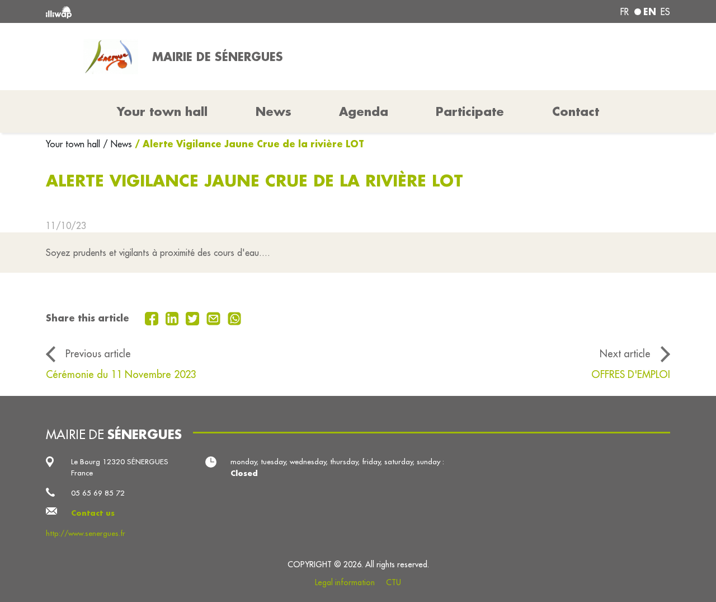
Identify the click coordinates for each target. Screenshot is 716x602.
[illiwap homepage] (172, 11)
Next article (625, 353)
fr (624, 11)
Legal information (345, 582)
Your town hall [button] (162, 111)
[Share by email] (214, 317)
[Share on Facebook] (153, 317)
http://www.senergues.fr (85, 533)
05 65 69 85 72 (98, 493)
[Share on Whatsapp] (234, 317)
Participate (470, 111)
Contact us (93, 512)
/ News (117, 144)
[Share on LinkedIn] (173, 317)
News (273, 111)
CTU (393, 582)
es (665, 11)
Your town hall (74, 144)
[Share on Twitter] (193, 317)
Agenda (363, 111)
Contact (575, 111)
